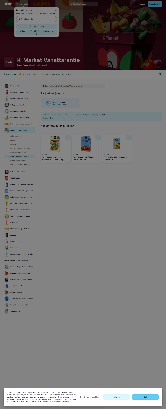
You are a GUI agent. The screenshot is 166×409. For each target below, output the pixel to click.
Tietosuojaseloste (63, 401)
